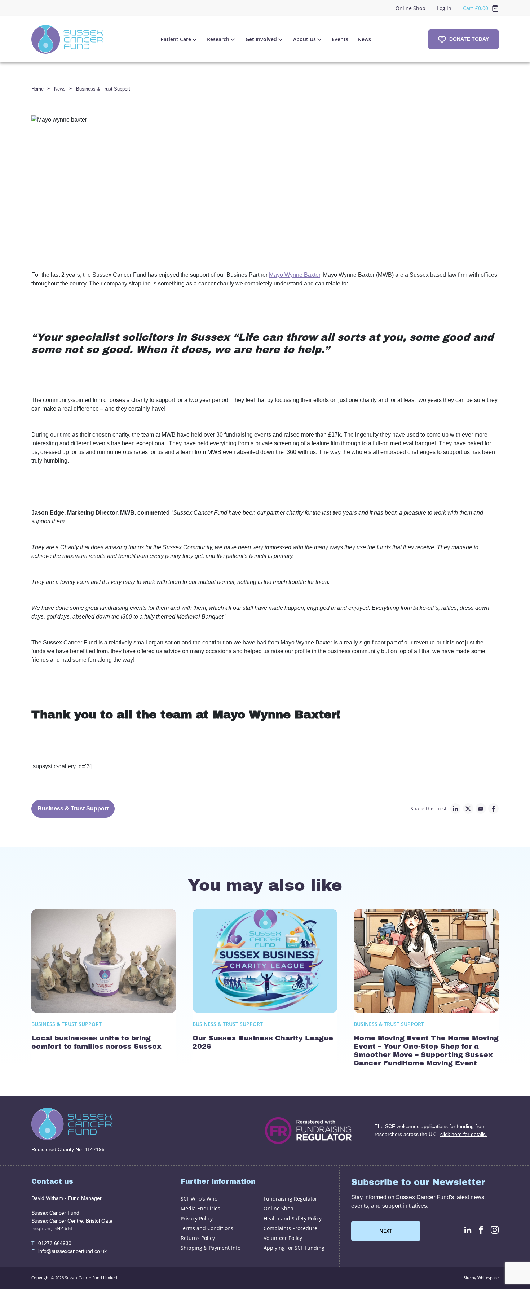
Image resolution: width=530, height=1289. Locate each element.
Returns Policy (198, 1238)
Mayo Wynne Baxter (294, 275)
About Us (304, 39)
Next (385, 1230)
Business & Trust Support (103, 89)
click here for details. (463, 1134)
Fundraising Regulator (290, 1198)
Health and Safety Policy (293, 1218)
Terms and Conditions (207, 1228)
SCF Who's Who (199, 1198)
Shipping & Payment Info (210, 1247)
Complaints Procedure (290, 1228)
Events (340, 39)
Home (37, 89)
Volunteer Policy (283, 1238)
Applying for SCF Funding (294, 1247)
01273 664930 (51, 1243)
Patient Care (175, 39)
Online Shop (410, 8)
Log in (444, 8)
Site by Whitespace (481, 1277)
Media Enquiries (200, 1208)
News (364, 39)
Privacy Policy (197, 1218)
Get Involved (261, 39)
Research (218, 39)
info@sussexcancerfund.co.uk (69, 1251)
